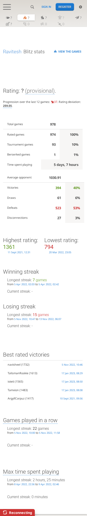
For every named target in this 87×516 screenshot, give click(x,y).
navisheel (14, 365)
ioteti (11, 381)
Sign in (46, 7)
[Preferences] (80, 7)
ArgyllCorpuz (16, 398)
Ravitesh (12, 51)
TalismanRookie (18, 373)
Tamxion (13, 390)
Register (64, 7)
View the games (69, 51)
